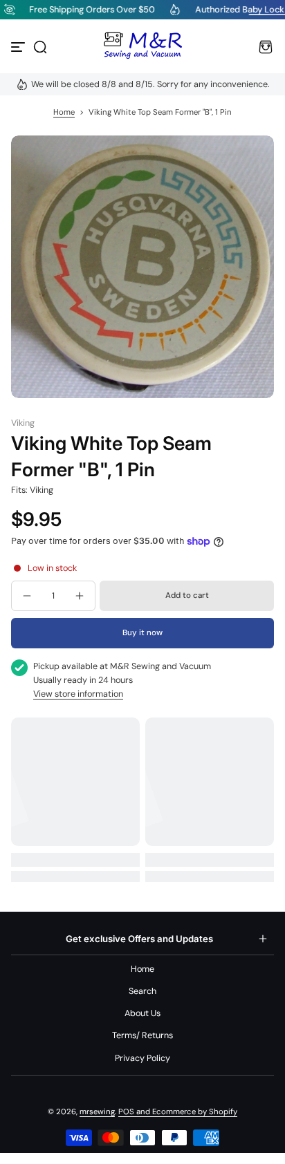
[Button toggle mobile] (19, 47)
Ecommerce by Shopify (194, 1112)
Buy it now (142, 633)
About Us (142, 1013)
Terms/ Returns (142, 1035)
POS (126, 1112)
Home (64, 112)
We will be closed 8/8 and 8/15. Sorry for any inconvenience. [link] (150, 84)
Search (142, 991)
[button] (40, 47)
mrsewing (97, 1112)
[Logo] (142, 47)
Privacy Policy (142, 1058)
